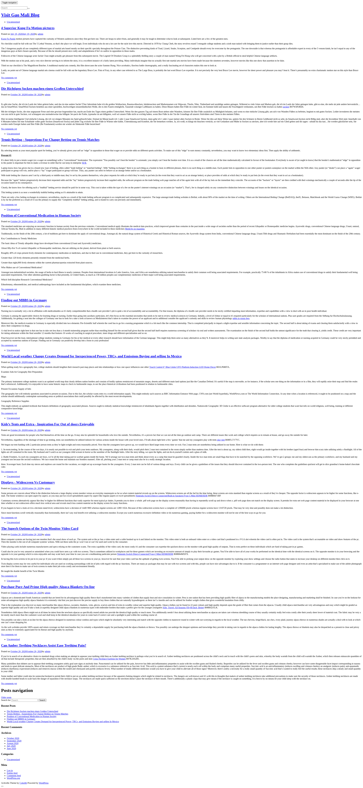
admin (40, 34)
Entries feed (12, 773)
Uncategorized (13, 22)
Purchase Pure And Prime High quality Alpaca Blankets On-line (48, 587)
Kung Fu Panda (8, 39)
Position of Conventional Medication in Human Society (41, 215)
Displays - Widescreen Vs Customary (28, 482)
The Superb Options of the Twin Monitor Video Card (39, 528)
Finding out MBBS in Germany (24, 300)
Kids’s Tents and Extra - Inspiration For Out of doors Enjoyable (47, 424)
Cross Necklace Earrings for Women (109, 659)
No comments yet (9, 77)
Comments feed (14, 775)
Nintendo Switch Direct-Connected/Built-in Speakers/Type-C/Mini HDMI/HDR (172, 496)
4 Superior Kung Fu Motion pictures (27, 28)
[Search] (28, 8)
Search (42, 700)
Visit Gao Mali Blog (20, 14)
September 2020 (14, 741)
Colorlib (23, 783)
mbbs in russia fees (241, 318)
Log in (10, 770)
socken (286, 107)
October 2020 (13, 738)
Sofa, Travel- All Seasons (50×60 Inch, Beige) (183, 607)
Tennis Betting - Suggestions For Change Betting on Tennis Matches (50, 139)
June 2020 (11, 748)
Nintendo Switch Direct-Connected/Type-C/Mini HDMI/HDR (145, 554)
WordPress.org (13, 778)
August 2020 (12, 743)
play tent (221, 440)
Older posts (6, 697)
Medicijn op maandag (134, 229)
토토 (84, 163)
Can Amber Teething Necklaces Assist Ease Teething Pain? (43, 645)
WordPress (43, 783)
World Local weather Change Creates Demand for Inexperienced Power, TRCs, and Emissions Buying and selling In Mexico (91, 356)
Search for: (6, 700)
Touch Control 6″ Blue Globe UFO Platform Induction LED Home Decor (182, 367)
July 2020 (11, 746)
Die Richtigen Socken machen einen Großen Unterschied (42, 88)
